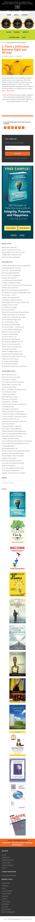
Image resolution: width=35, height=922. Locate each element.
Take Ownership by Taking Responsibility (12, 354)
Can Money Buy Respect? (8, 446)
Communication (6, 893)
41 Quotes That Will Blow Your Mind (11, 283)
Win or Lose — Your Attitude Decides (11, 270)
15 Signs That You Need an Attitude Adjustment (14, 414)
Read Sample (24, 228)
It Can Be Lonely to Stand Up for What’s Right (13, 317)
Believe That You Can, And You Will (11, 332)
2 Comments (18, 56)
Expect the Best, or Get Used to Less (11, 384)
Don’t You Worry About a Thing (10, 322)
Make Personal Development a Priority (12, 460)
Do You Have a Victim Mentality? (10, 361)
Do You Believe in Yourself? (9, 379)
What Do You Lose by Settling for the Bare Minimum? (15, 290)
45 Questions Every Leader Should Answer (13, 453)
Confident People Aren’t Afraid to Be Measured (14, 431)
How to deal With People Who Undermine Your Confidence (17, 441)
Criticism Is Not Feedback (8, 465)
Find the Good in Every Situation (10, 409)
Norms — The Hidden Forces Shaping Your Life (14, 389)
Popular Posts (6, 857)
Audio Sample (11, 228)
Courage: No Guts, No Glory (9, 387)
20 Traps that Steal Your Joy (9, 337)
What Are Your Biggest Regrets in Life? (12, 351)
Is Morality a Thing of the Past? (10, 305)
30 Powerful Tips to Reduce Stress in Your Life (14, 356)
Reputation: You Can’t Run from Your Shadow (13, 473)
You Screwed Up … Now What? (10, 401)
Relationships (6, 883)
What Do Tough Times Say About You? (12, 346)
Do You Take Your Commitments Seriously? (13, 463)
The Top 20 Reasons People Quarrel (11, 319)
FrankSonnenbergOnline (9, 95)
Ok (17, 7)
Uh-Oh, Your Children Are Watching (11, 257)
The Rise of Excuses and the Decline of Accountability (15, 451)
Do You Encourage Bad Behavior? (10, 273)
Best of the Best (6, 909)
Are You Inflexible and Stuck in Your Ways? (13, 455)
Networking (5, 886)
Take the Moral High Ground (9, 374)
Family (4, 888)
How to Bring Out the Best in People (11, 324)
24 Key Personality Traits (9, 875)
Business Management (8, 912)
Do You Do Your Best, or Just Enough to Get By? (14, 416)
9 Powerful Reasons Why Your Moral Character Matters (16, 265)
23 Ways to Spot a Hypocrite (9, 278)
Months (4, 868)
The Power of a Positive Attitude (10, 334)
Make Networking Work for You (10, 448)
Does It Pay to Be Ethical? (8, 424)
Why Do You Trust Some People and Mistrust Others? (15, 312)
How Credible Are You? (8, 406)
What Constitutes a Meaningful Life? (11, 339)
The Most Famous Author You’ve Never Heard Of (14, 366)
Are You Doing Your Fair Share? (10, 364)
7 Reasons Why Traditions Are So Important (13, 314)
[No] (33, 5)
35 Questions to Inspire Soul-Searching (12, 300)
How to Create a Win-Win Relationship (11, 428)
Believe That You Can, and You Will (11, 377)
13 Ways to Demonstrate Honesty (10, 438)
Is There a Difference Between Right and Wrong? (15, 49)
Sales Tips (5, 907)
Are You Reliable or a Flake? (9, 392)
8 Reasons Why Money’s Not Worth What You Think (15, 443)
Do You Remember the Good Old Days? (12, 280)
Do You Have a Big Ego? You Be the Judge (13, 468)
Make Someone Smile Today (9, 247)
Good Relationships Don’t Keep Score (11, 268)
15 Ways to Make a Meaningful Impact (11, 254)
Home (3, 42)
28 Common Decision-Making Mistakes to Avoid (14, 433)
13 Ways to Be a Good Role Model (11, 297)
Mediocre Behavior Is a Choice (10, 397)
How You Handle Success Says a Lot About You (14, 421)
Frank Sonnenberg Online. (14, 919)
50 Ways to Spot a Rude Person (10, 287)
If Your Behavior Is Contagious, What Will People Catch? (16, 292)
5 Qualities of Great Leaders (9, 458)
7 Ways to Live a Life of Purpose (10, 359)
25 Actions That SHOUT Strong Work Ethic (13, 411)
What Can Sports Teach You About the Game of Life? (15, 302)
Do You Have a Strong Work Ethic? (11, 470)
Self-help (4, 899)
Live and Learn (6, 862)
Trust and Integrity (7, 891)
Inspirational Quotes (7, 865)
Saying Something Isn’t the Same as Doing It (13, 252)
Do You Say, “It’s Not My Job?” (10, 399)
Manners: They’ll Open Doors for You (11, 250)
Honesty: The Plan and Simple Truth (11, 275)
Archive (4, 855)
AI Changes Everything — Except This (11, 426)
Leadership (5, 896)
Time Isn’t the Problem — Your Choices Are (13, 327)
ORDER (22, 235)
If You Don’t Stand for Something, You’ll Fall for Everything (17, 285)
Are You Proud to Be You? (8, 310)
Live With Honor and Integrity (9, 307)
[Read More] (10, 91)
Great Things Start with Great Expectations (13, 382)
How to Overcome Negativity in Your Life (12, 341)
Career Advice (6, 901)
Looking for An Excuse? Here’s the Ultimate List (14, 404)
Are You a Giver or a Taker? (9, 295)
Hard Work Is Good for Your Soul (10, 419)
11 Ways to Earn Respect (8, 394)
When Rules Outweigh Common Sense (12, 436)
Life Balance (5, 904)
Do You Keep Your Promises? (9, 349)
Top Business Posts (7, 860)
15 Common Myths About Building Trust (12, 329)
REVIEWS (14, 235)
